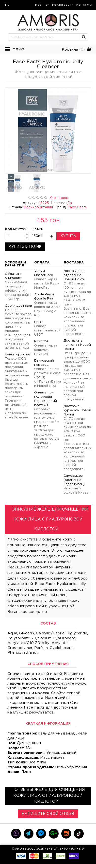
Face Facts (77, 207)
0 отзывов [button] (59, 197)
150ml (37, 236)
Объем (37, 229)
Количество (11, 229)
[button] (84, 37)
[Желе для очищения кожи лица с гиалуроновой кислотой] (48, 130)
